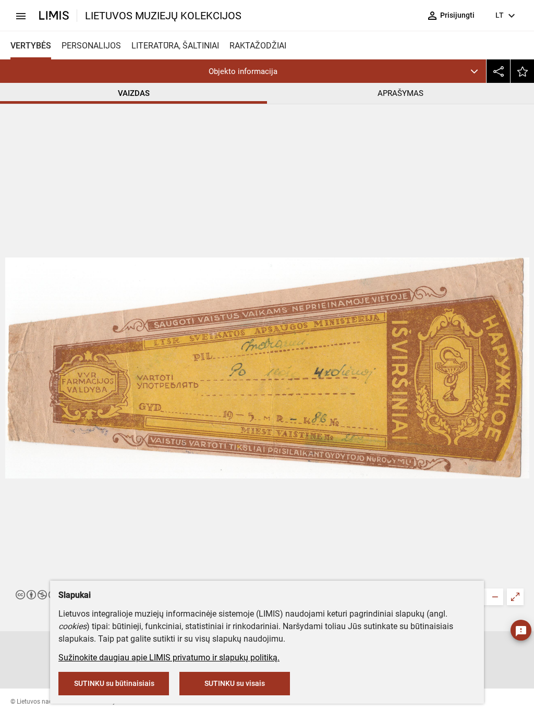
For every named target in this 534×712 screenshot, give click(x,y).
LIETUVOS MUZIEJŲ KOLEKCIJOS (163, 15)
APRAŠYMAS (400, 93)
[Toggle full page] (515, 596)
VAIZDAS (134, 93)
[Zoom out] (495, 596)
